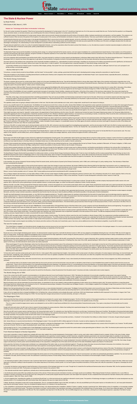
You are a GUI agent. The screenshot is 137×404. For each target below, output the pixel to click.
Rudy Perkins (10, 22)
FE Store (70, 13)
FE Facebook (80, 13)
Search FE (96, 13)
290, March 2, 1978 (19, 24)
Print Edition (60, 13)
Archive (89, 13)
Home (39, 13)
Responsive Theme (82, 400)
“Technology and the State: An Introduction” (25, 28)
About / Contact (48, 13)
